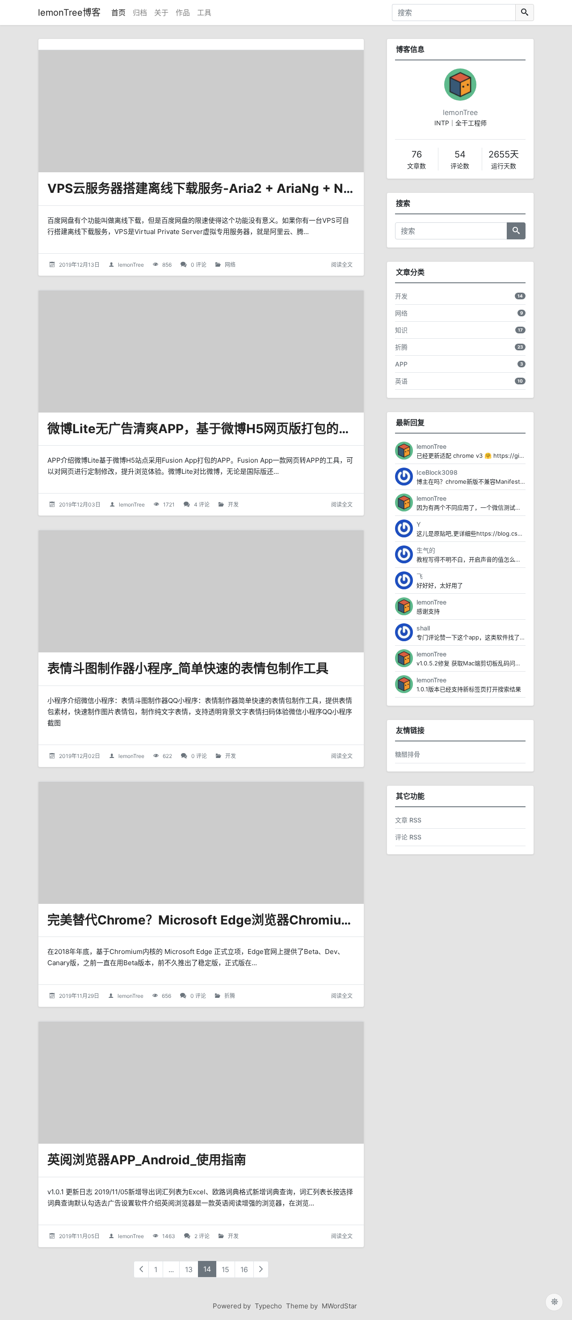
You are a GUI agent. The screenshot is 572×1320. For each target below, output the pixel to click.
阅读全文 (342, 264)
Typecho (268, 1306)
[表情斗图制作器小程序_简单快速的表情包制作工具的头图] (201, 591)
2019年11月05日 (79, 1236)
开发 (233, 504)
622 (167, 756)
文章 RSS (408, 820)
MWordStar (339, 1306)
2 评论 (202, 1236)
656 (166, 995)
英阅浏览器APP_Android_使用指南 (146, 1159)
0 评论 (198, 264)
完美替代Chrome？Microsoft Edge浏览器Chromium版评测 (218, 920)
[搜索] (524, 12)
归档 (140, 12)
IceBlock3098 (437, 472)
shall (423, 628)
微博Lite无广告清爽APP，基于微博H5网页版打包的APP (205, 428)
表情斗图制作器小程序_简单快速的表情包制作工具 (187, 668)
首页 (118, 12)
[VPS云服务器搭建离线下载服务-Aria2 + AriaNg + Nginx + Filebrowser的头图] (201, 111)
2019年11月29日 (79, 995)
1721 (169, 504)
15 (225, 1269)
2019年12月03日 (80, 504)
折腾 (229, 995)
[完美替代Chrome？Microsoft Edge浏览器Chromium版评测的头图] (201, 843)
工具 (204, 12)
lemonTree (131, 264)
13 (189, 1269)
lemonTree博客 (69, 12)
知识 (401, 330)
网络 (230, 264)
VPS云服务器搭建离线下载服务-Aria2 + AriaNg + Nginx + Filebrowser (252, 188)
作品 (183, 12)
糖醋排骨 (407, 754)
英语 (401, 381)
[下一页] (261, 1269)
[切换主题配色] (554, 1302)
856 (167, 264)
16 (244, 1269)
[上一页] (141, 1269)
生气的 (425, 550)
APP (401, 364)
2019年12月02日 (79, 756)
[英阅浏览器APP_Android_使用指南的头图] (201, 1083)
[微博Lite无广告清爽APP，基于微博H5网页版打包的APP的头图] (201, 351)
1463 (168, 1236)
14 (207, 1269)
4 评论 (202, 504)
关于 (161, 12)
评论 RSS (408, 837)
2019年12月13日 (79, 264)
